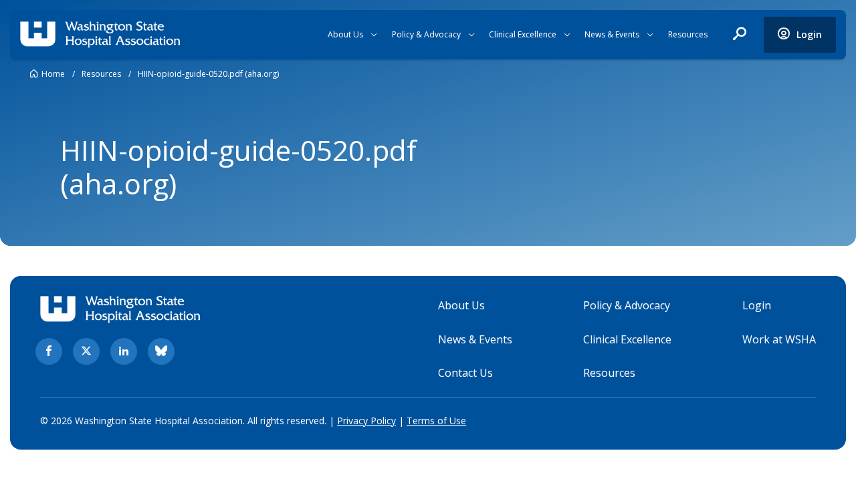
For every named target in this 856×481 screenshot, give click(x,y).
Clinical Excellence (522, 34)
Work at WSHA (779, 339)
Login (756, 305)
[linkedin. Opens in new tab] (123, 351)
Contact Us (465, 372)
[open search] (739, 34)
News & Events (611, 34)
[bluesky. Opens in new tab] (161, 351)
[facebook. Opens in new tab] (48, 351)
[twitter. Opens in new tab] (86, 351)
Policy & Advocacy (426, 34)
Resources (688, 34)
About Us (345, 34)
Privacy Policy (366, 420)
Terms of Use (436, 420)
